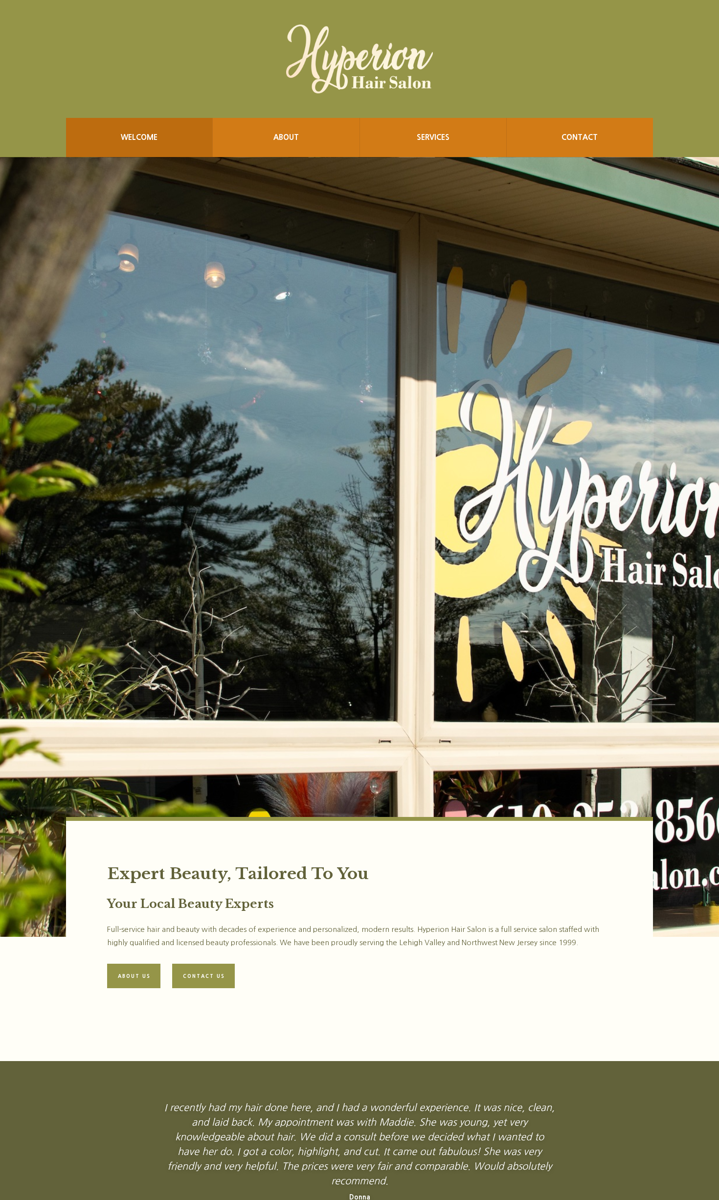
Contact (580, 137)
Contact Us (204, 976)
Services (433, 137)
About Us (134, 976)
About (286, 137)
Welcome (139, 137)
